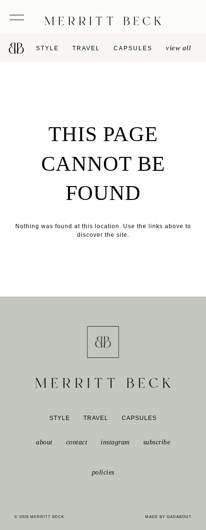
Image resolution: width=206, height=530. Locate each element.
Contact (77, 442)
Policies (103, 472)
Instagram (115, 442)
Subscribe (157, 442)
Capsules (133, 48)
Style (47, 48)
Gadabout (179, 517)
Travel (86, 48)
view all (178, 48)
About (44, 442)
